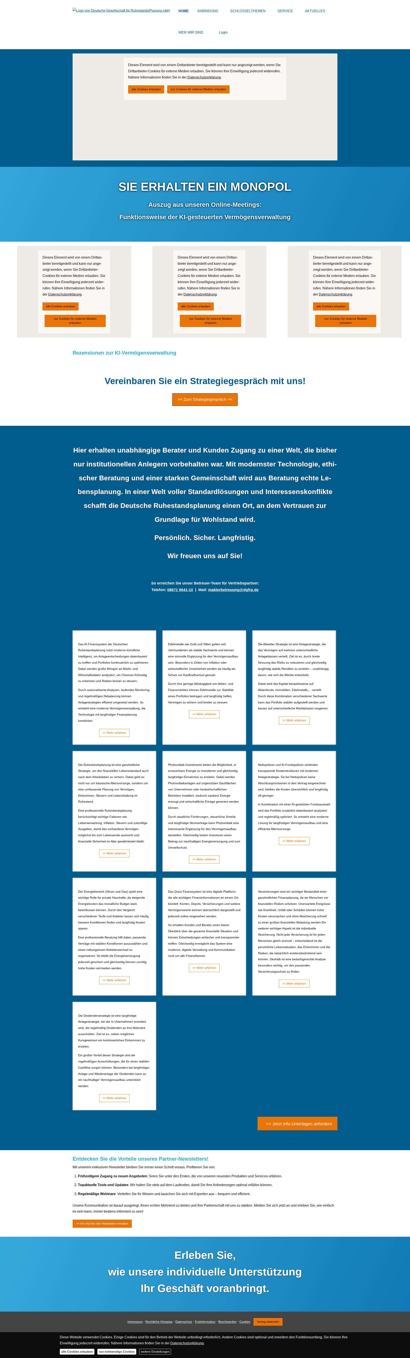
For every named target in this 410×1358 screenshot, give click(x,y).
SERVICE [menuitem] (285, 11)
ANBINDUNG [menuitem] (207, 11)
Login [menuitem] (223, 32)
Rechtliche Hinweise (159, 1322)
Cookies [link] (244, 1322)
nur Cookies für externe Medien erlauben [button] (198, 89)
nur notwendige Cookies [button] (117, 1351)
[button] (297, 1123)
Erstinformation (205, 1322)
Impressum (135, 1322)
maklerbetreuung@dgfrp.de (233, 590)
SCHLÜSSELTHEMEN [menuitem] (248, 11)
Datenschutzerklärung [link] (204, 77)
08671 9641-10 (180, 590)
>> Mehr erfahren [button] (114, 732)
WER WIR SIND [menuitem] (191, 32)
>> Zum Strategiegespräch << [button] (205, 399)
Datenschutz (183, 1322)
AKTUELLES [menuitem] (315, 11)
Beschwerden (227, 1322)
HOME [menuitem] (184, 11)
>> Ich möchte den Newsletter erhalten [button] (102, 1223)
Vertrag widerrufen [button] (268, 1321)
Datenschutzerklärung (187, 1343)
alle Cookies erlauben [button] (146, 89)
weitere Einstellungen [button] (155, 1351)
